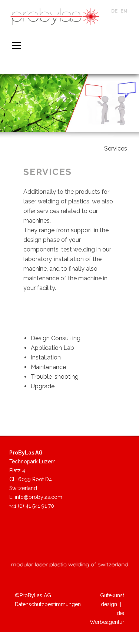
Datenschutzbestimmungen (48, 604)
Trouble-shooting (55, 376)
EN (123, 11)
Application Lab (52, 347)
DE (114, 11)
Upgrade (42, 386)
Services (115, 148)
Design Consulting (55, 338)
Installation (46, 357)
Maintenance (48, 367)
